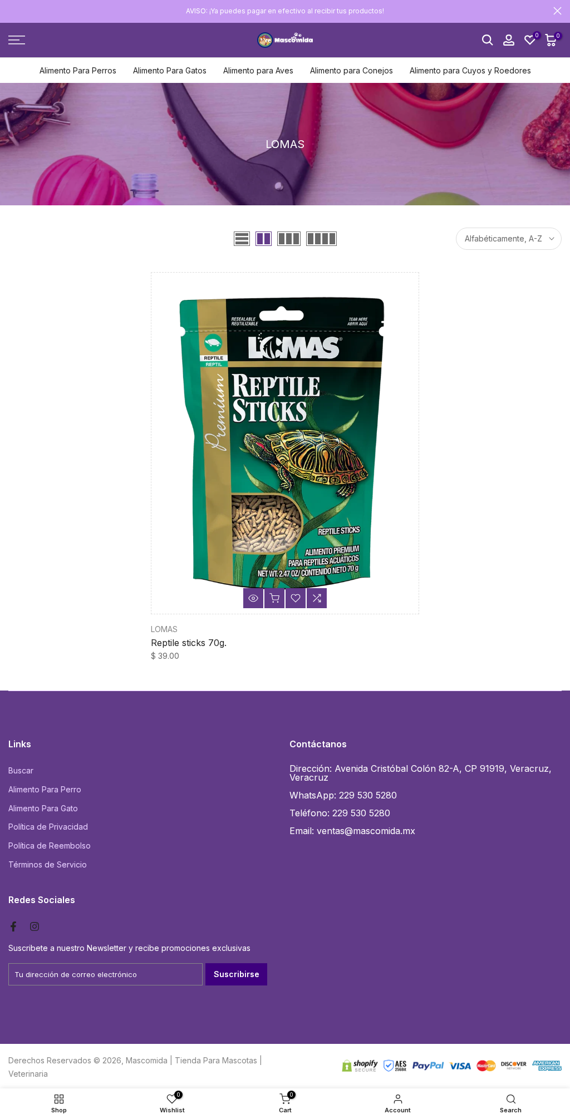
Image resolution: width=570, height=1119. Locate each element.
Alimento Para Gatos (170, 70)
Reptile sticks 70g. (189, 642)
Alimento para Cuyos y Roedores (470, 70)
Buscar (20, 770)
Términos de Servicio (47, 864)
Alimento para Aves (258, 70)
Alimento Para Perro (44, 789)
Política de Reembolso (49, 845)
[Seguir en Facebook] (13, 926)
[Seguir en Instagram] (35, 926)
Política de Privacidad (48, 826)
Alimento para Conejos (351, 70)
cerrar (12, 11)
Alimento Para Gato (43, 808)
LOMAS (164, 629)
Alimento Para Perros (78, 70)
